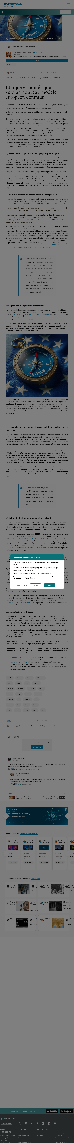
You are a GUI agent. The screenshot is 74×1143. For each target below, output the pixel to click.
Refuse (35, 585)
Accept (49, 585)
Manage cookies (21, 585)
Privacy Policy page (45, 573)
